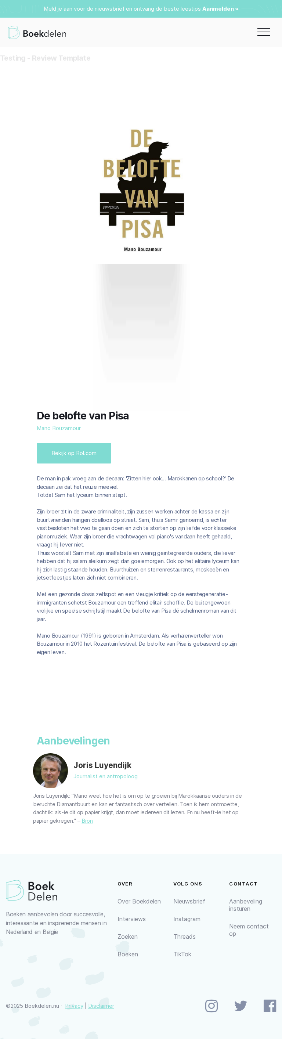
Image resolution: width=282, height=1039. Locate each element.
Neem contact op (249, 930)
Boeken (128, 954)
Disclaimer (101, 1005)
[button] (264, 32)
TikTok (182, 954)
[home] (37, 32)
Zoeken (128, 936)
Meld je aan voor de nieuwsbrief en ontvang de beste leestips (122, 8)
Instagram (186, 919)
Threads (184, 936)
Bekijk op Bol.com (74, 453)
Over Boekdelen (139, 901)
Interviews (132, 919)
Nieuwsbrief (189, 901)
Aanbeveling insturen (245, 905)
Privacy (74, 1005)
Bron (87, 820)
